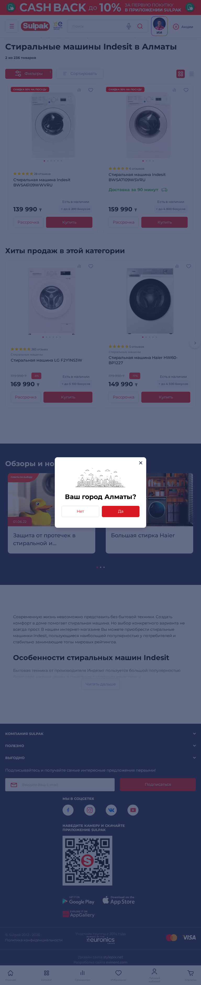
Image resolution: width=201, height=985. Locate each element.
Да (121, 511)
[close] (141, 463)
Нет (80, 511)
